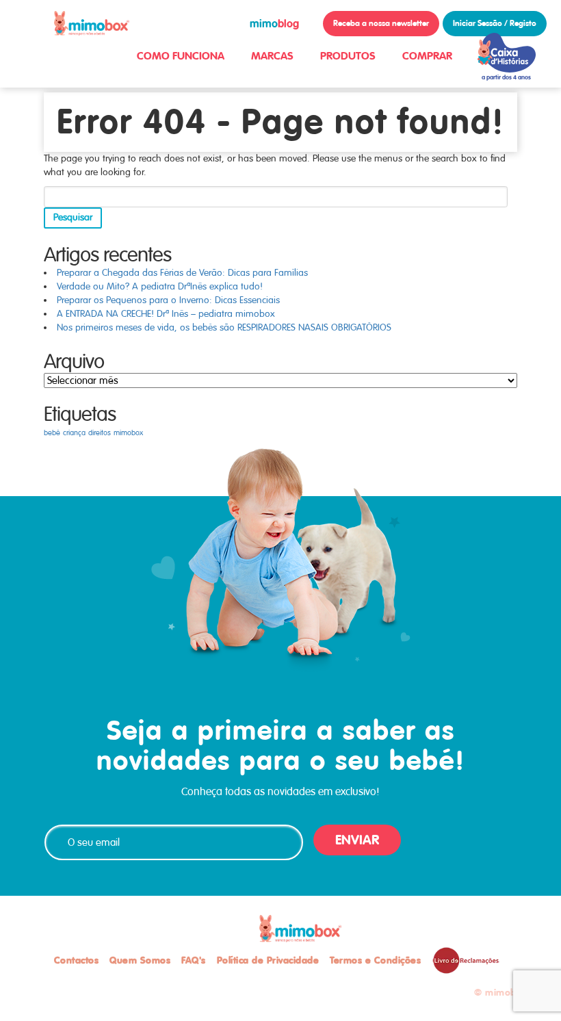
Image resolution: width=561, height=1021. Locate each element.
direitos (99, 432)
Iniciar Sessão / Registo (494, 23)
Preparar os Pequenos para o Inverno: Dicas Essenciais (168, 300)
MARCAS (272, 56)
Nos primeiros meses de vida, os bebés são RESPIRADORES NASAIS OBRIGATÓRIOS (224, 327)
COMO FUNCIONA (180, 56)
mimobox (128, 432)
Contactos (76, 960)
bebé (52, 432)
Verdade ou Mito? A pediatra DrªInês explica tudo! (160, 286)
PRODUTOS (348, 56)
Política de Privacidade (268, 960)
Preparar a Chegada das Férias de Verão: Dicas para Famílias (182, 273)
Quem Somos (139, 960)
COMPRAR (427, 56)
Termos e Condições (375, 960)
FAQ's (193, 960)
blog (274, 23)
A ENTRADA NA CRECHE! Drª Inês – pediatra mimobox (166, 314)
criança (74, 432)
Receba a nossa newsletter (381, 23)
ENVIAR (357, 840)
